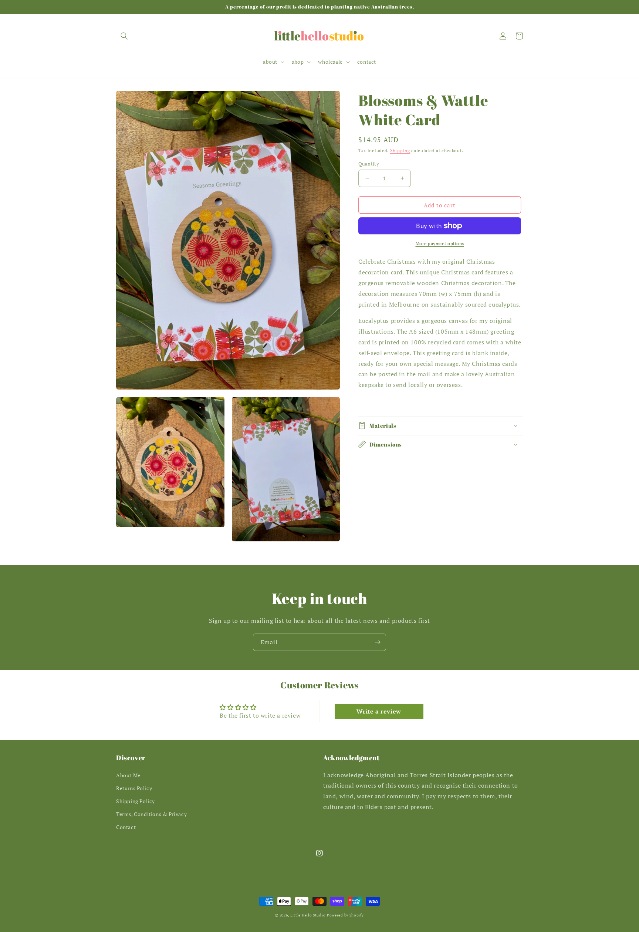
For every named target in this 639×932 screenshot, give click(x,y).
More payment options (440, 243)
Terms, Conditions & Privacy (151, 814)
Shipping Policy (135, 801)
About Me (128, 775)
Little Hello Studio (307, 915)
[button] (124, 36)
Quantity (368, 163)
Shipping (400, 150)
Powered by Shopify (345, 915)
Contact (126, 827)
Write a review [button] (378, 711)
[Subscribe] (377, 642)
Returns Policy (134, 788)
